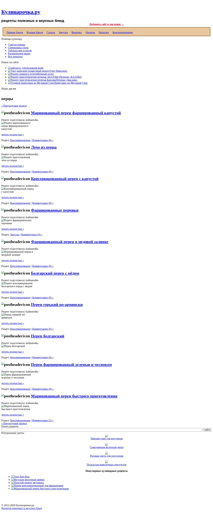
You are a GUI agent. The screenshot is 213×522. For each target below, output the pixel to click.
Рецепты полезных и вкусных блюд (21, 508)
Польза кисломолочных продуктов (106, 464)
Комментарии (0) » (43, 140)
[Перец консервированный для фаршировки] (37, 485)
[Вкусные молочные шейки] (27, 479)
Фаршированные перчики (55, 210)
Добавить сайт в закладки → (106, 24)
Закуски (63, 32)
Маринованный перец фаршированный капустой (76, 113)
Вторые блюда (35, 32)
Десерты (90, 32)
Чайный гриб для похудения (107, 438)
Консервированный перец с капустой (65, 178)
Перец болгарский (47, 336)
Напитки (104, 32)
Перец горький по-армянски (57, 304)
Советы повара (16, 44)
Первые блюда (14, 32)
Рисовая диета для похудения (106, 455)
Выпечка (77, 32)
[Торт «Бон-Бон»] (20, 476)
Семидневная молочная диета (106, 447)
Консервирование (122, 32)
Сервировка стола (18, 47)
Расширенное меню (19, 53)
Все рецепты (15, 56)
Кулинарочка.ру (20, 12)
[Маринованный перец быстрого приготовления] (40, 488)
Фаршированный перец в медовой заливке (69, 242)
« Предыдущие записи (14, 105)
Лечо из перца (44, 147)
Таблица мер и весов (20, 50)
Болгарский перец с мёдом (55, 273)
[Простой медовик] (27, 482)
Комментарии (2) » (43, 420)
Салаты (51, 32)
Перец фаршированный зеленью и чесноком (71, 364)
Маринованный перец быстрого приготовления (74, 396)
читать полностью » (12, 134)
